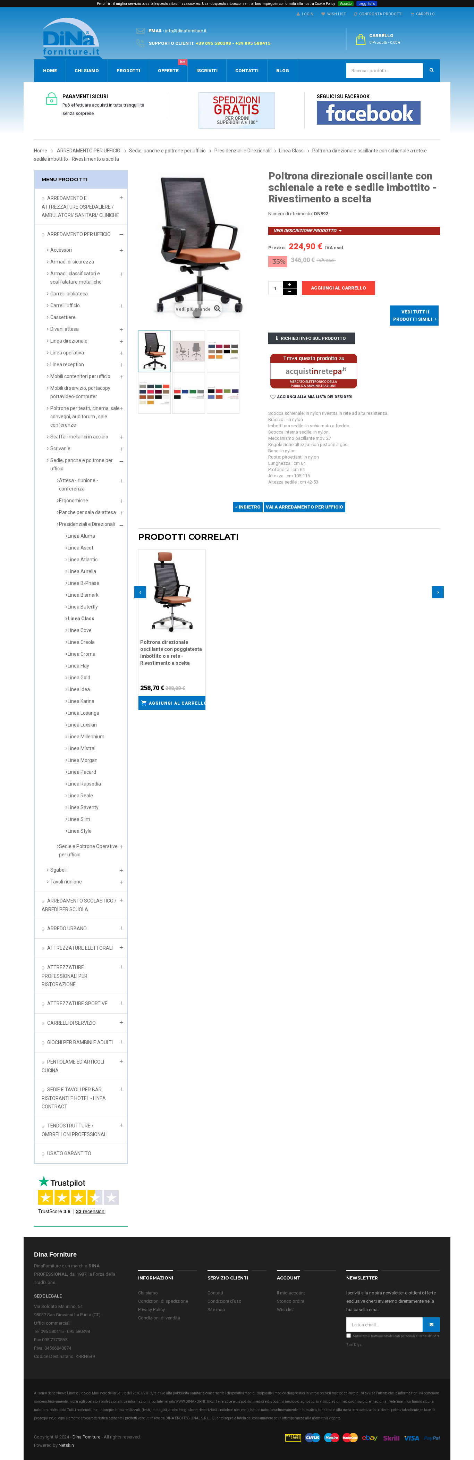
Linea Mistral (81, 748)
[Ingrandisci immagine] (200, 572)
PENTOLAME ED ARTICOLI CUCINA (73, 1066)
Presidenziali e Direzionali (87, 524)
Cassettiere (63, 317)
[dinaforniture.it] (73, 38)
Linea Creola (81, 642)
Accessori (61, 250)
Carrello (424, 14)
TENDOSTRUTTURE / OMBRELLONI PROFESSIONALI (75, 1130)
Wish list (285, 1309)
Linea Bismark (83, 595)
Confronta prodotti (380, 14)
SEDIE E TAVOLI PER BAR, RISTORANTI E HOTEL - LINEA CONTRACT (74, 1098)
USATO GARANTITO (69, 1153)
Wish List (335, 14)
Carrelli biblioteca (69, 293)
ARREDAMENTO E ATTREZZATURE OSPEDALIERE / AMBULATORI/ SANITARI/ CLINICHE (80, 206)
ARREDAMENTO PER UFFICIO (79, 234)
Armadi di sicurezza (72, 262)
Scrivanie (60, 448)
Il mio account (291, 1292)
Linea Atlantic (83, 559)
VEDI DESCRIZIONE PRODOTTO (304, 230)
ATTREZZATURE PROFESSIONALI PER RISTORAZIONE (64, 976)
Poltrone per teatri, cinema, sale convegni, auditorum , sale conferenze (85, 416)
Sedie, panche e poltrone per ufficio (81, 464)
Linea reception (67, 364)
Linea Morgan (83, 760)
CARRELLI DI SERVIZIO (71, 1023)
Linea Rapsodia (84, 784)
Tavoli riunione (66, 881)
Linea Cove (80, 630)
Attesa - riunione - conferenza (78, 485)
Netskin (66, 1445)
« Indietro (248, 507)
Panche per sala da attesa (87, 512)
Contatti (215, 1292)
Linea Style (80, 831)
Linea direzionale (68, 341)
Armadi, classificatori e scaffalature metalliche (76, 278)
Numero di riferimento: (290, 213)
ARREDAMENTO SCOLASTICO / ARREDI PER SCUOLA (79, 905)
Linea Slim (79, 819)
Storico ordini (290, 1301)
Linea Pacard (82, 772)
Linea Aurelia (82, 571)
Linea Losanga (83, 713)
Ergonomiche (73, 500)
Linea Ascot (80, 548)
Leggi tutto (366, 4)
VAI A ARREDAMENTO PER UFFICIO (304, 507)
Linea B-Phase (83, 583)
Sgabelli (59, 870)
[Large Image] (362, 1437)
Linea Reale (80, 795)
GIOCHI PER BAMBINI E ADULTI (80, 1042)
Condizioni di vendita (159, 1317)
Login (306, 14)
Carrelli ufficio (65, 305)
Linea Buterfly (83, 607)
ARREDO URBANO (67, 928)
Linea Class (81, 618)
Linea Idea (79, 689)
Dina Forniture (86, 1437)
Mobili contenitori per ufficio (80, 376)
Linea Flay (78, 666)
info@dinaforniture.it (185, 30)
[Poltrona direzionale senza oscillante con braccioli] (154, 351)
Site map (216, 1309)
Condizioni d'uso (225, 1301)
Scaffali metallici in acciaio (79, 436)
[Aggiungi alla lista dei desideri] (200, 553)
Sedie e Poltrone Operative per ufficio (88, 850)
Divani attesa (64, 329)
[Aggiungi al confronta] (200, 563)
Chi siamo (148, 1292)
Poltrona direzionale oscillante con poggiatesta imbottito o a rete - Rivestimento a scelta (171, 652)
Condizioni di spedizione (163, 1301)
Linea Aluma (81, 536)
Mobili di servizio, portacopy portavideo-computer (80, 392)
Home (40, 150)
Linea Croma (81, 654)
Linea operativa (67, 352)
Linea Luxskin (82, 725)
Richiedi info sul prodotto (313, 338)
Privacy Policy (151, 1309)
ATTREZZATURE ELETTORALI (80, 948)
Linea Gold (79, 677)
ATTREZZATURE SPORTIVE (77, 1003)
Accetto (346, 4)
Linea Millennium (86, 736)
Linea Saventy (83, 807)
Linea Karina (81, 701)
